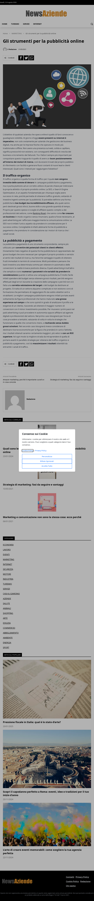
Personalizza (47, 456)
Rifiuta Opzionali (47, 461)
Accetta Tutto (47, 466)
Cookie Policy (27, 451)
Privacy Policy (40, 451)
